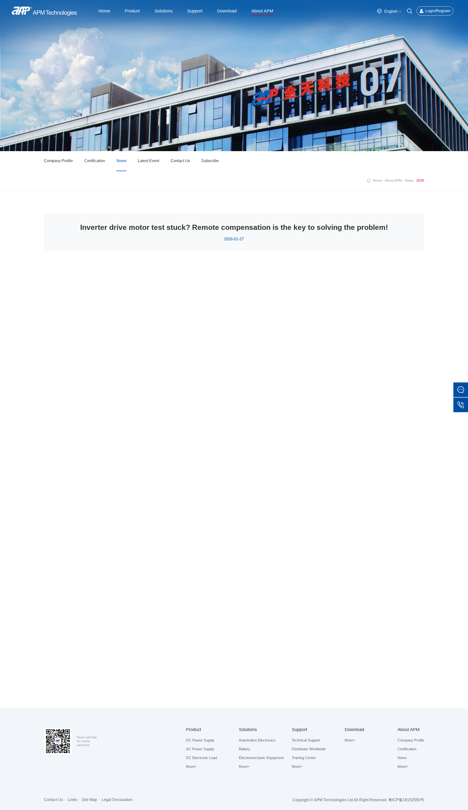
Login (430, 11)
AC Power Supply (200, 749)
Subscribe (210, 161)
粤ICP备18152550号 (406, 800)
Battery (244, 749)
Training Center (304, 758)
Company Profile (58, 161)
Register (443, 11)
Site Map (89, 800)
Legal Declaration (117, 800)
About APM (393, 180)
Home (377, 180)
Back (404, 681)
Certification (94, 161)
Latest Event (148, 161)
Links (72, 800)
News (122, 161)
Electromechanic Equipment (261, 758)
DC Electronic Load (201, 758)
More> (191, 766)
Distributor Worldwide (309, 749)
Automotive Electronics (257, 740)
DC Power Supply (200, 740)
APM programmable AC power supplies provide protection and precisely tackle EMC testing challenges (145, 685)
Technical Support (306, 740)
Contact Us (180, 161)
